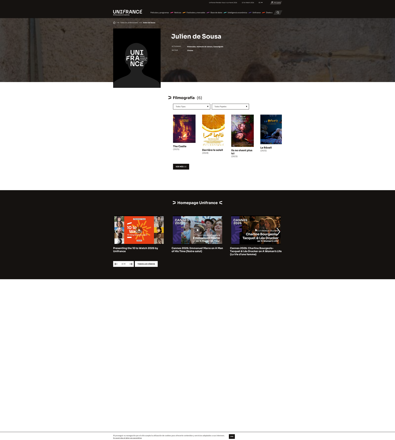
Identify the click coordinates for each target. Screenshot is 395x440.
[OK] (231, 436)
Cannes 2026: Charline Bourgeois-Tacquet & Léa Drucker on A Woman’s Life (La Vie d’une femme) (197, 251)
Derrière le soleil (212, 150)
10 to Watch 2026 (248, 3)
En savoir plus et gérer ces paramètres (127, 438)
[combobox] (191, 106)
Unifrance (257, 12)
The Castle (179, 146)
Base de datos (216, 12)
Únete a (269, 12)
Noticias (177, 12)
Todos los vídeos (146, 264)
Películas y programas (159, 12)
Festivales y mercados (196, 12)
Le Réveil (266, 147)
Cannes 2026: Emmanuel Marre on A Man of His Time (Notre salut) (139, 250)
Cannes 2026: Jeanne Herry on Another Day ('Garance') (255, 250)
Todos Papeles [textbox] (220, 106)
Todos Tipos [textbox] (181, 106)
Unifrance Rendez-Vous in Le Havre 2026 (223, 3)
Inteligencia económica (237, 12)
